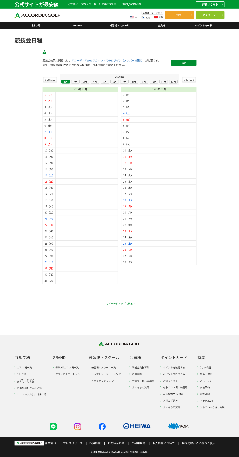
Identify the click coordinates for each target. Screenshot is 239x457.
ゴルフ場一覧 (24, 367)
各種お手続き (170, 400)
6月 (115, 82)
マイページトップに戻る (119, 303)
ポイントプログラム (174, 374)
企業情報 (50, 443)
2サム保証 (205, 367)
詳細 (210, 4)
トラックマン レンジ (102, 380)
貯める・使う (170, 380)
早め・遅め (206, 374)
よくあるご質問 (140, 387)
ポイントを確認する (174, 367)
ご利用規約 (138, 443)
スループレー (207, 380)
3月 (85, 82)
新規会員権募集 (140, 367)
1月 (66, 82)
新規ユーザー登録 (151, 13)
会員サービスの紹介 (143, 380)
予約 (178, 15)
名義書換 (137, 374)
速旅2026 (205, 394)
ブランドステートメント (68, 374)
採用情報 (95, 443)
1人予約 (21, 374)
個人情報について (163, 443)
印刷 (183, 62)
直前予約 (205, 387)
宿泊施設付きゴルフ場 (29, 387)
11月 (163, 82)
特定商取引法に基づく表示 (198, 443)
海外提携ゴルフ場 (173, 394)
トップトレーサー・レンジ (106, 374)
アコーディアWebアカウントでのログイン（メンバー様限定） (108, 60)
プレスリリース (72, 443)
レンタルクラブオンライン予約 (25, 380)
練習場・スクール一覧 (103, 367)
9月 (144, 82)
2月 (75, 82)
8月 (134, 82)
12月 (173, 82)
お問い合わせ (116, 443)
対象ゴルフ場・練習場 (175, 387)
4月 (95, 82)
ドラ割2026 (206, 400)
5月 (105, 82)
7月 (124, 82)
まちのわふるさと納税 (212, 407)
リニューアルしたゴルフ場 (31, 394)
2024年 (188, 80)
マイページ (209, 15)
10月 (153, 82)
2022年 (51, 80)
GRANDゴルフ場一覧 (67, 367)
